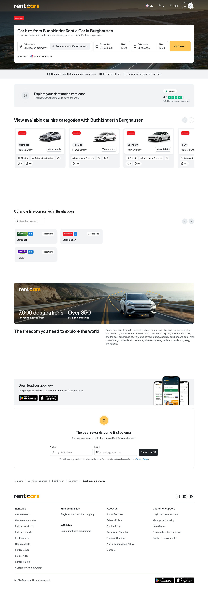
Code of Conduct (116, 538)
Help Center (159, 526)
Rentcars (18, 481)
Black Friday (21, 555)
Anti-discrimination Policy (120, 544)
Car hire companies (37, 481)
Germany (73, 481)
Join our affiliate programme (76, 531)
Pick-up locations (24, 526)
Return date (143, 44)
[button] (172, 91)
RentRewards (22, 538)
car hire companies (78, 317)
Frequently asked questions (167, 532)
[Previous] (184, 120)
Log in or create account (166, 514)
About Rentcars (115, 514)
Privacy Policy (142, 459)
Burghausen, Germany (94, 481)
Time (123, 44)
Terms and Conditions (118, 532)
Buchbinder (58, 481)
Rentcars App (22, 549)
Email (97, 447)
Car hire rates (22, 514)
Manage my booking (163, 520)
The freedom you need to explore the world (56, 331)
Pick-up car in (29, 44)
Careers (111, 549)
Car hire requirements (164, 538)
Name (53, 447)
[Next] (191, 120)
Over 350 (79, 312)
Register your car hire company (77, 514)
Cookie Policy (114, 526)
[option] (23, 158)
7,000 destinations (41, 312)
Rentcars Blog (22, 561)
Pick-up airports (23, 532)
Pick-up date (105, 44)
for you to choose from (31, 317)
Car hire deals (22, 544)
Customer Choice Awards (28, 567)
